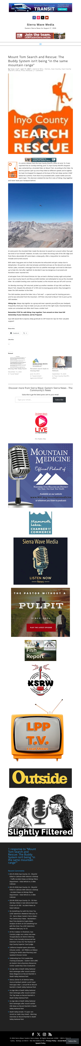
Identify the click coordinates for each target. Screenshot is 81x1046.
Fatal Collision (14, 908)
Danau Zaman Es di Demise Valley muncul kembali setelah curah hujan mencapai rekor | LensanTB (23, 982)
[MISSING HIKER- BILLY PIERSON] (62, 362)
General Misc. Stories (41, 69)
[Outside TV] (40, 787)
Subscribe (59, 400)
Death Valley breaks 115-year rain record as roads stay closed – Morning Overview (23, 1014)
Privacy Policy (51, 1041)
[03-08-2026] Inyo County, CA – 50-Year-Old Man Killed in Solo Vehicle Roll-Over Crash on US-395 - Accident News (24, 902)
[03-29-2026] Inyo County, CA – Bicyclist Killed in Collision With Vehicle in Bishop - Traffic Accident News (24, 876)
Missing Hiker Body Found (17, 369)
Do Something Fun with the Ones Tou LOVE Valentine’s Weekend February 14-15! (23, 926)
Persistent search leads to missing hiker (39, 370)
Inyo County (56, 69)
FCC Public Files (40, 439)
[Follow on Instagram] (38, 17)
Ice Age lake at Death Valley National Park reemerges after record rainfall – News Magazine (23, 971)
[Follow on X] (42, 17)
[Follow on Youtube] (47, 17)
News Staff (15, 69)
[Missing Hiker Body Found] (18, 362)
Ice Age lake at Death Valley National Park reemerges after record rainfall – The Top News (23, 992)
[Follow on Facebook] (34, 17)
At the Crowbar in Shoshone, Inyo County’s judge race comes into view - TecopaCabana (23, 934)
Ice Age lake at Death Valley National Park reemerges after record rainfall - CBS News (23, 1003)
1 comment (38, 70)
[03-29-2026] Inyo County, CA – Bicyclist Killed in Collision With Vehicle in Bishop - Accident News (24, 889)
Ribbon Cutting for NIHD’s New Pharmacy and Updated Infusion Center (24, 952)
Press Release (26, 70)
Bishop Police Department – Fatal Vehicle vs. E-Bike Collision (24, 881)
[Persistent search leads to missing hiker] (40, 362)
